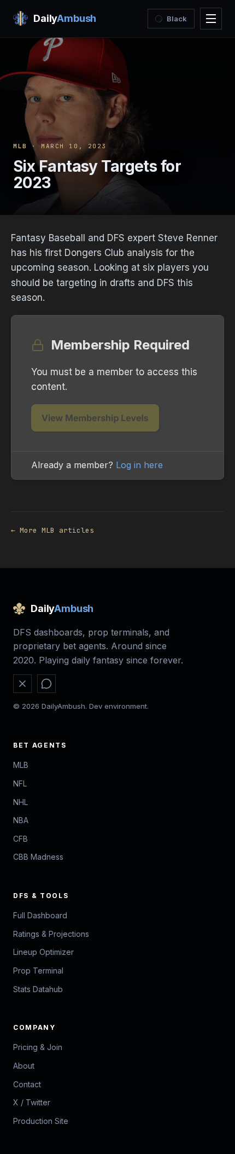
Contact (27, 1084)
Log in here (139, 464)
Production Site (40, 1121)
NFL (20, 783)
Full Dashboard (40, 915)
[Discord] (46, 683)
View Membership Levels (95, 417)
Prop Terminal (38, 970)
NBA (20, 820)
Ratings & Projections (51, 934)
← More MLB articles (52, 530)
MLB (20, 146)
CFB (20, 838)
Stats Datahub (38, 989)
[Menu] (211, 19)
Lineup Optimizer (43, 952)
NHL (20, 802)
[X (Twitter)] (22, 683)
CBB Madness (38, 856)
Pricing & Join (37, 1047)
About (23, 1065)
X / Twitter (31, 1102)
